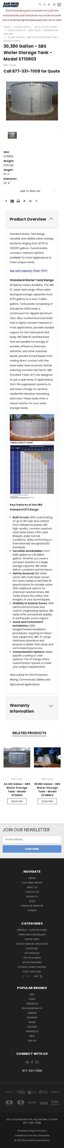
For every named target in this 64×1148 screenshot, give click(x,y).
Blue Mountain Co (32, 1008)
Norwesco (32, 1031)
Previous (4, 757)
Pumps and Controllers (32, 934)
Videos (32, 878)
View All (32, 1040)
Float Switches (32, 971)
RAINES (32, 1022)
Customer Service (32, 882)
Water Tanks (32, 939)
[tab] (32, 219)
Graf (32, 1036)
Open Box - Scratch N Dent (32, 929)
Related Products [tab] (29, 733)
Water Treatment (32, 962)
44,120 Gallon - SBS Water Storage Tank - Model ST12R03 (17, 789)
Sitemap (32, 910)
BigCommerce (38, 1130)
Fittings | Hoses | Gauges (32, 966)
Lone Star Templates (38, 1135)
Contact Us (32, 891)
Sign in (25, 905)
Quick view (17, 801)
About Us (32, 887)
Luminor (32, 1012)
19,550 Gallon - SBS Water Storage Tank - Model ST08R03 (47, 789)
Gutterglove (32, 953)
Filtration (32, 948)
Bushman (32, 1017)
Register (38, 905)
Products (32, 896)
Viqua (32, 999)
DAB (32, 994)
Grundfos (32, 1003)
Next (60, 757)
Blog (32, 901)
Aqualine (32, 1026)
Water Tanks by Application (32, 943)
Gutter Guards (32, 957)
